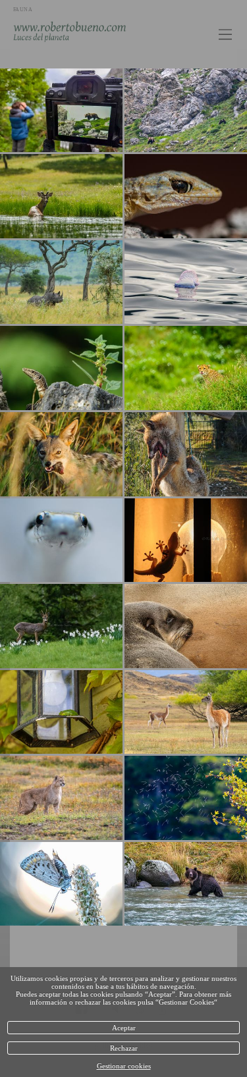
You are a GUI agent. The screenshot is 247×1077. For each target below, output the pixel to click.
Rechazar (124, 1048)
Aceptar (124, 1028)
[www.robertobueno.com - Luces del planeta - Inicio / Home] (95, 30)
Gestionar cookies (124, 1066)
